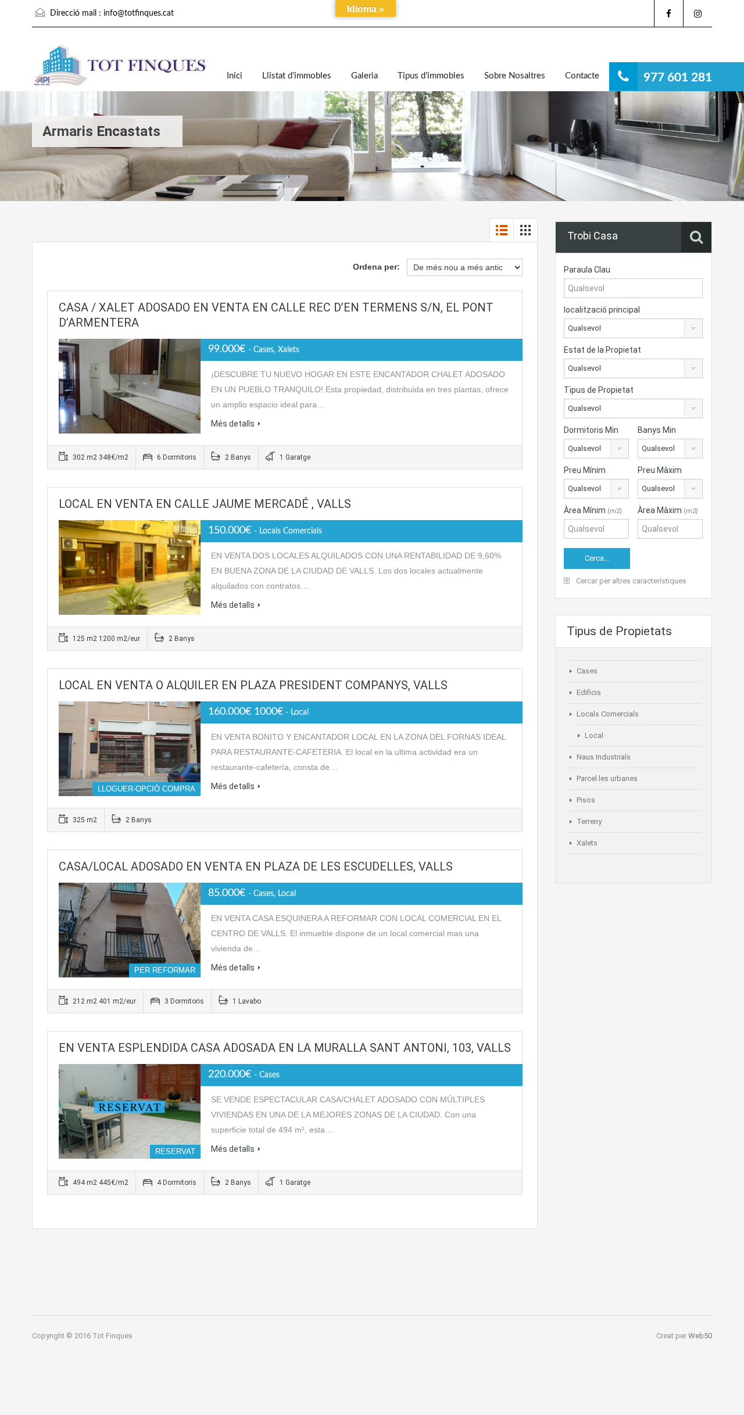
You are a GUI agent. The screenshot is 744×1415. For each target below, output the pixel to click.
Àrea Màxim (668, 510)
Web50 (700, 1335)
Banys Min (657, 430)
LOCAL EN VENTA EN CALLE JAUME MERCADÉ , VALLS (205, 504)
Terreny (589, 821)
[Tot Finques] (119, 68)
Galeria (364, 75)
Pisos (586, 800)
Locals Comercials (608, 714)
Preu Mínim (585, 470)
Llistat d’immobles (296, 75)
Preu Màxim (660, 470)
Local (594, 735)
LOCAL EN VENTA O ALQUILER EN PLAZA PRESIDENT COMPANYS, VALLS (253, 685)
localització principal (602, 309)
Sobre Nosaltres (514, 75)
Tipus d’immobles (431, 75)
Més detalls (233, 423)
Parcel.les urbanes (607, 778)
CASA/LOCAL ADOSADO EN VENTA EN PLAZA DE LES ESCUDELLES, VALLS (256, 866)
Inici (234, 75)
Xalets (587, 843)
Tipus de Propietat (599, 390)
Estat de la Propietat (602, 349)
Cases (587, 671)
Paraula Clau (587, 269)
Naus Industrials (604, 757)
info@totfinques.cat (138, 13)
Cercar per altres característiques (630, 580)
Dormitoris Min (591, 430)
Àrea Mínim (593, 510)
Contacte (582, 75)
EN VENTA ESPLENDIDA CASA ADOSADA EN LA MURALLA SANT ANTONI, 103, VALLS (285, 1048)
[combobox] (633, 328)
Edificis (589, 692)
